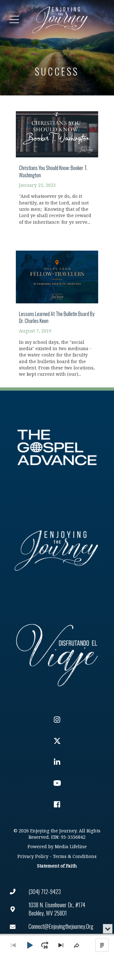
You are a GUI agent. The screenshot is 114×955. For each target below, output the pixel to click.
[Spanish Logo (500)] (57, 653)
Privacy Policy (32, 856)
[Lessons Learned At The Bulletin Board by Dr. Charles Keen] (57, 310)
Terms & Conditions (75, 856)
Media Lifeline (71, 846)
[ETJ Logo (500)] (57, 550)
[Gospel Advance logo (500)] (57, 447)
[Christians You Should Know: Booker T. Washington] (57, 164)
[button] (14, 20)
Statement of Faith (57, 866)
